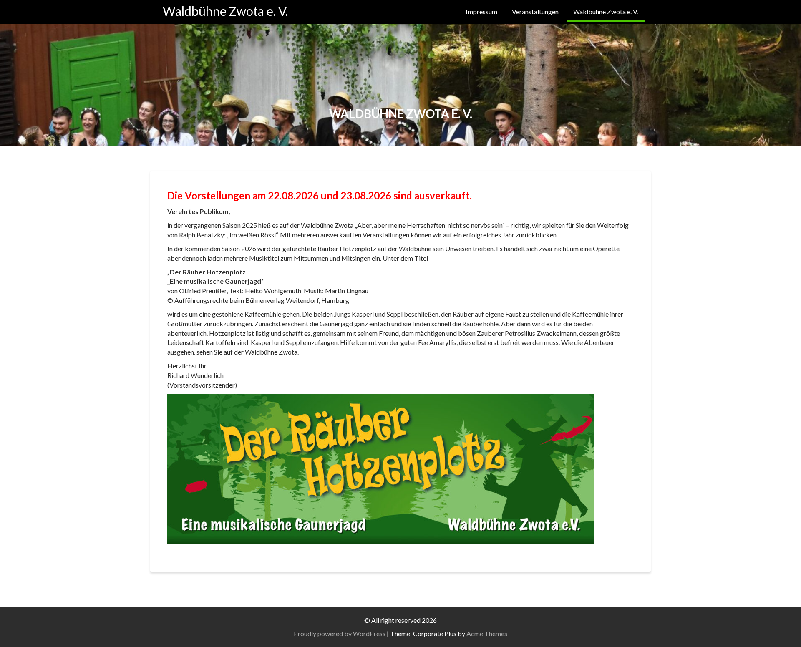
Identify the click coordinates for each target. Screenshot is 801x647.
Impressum (481, 11)
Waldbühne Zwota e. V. (225, 10)
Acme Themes (486, 633)
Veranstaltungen (535, 11)
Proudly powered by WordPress (339, 633)
